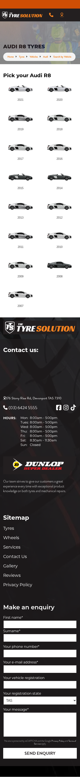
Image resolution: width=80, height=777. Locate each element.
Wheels (11, 537)
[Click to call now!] (51, 15)
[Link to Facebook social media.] (58, 407)
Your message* (16, 709)
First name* (13, 618)
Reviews (12, 575)
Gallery (10, 565)
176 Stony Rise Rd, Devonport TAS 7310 (33, 398)
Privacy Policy (17, 584)
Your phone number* (21, 647)
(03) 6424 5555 (23, 407)
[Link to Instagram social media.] (66, 407)
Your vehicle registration (24, 678)
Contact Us (15, 556)
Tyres (8, 528)
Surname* (11, 631)
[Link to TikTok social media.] (73, 407)
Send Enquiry (40, 753)
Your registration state (22, 693)
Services (11, 547)
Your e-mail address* (20, 662)
